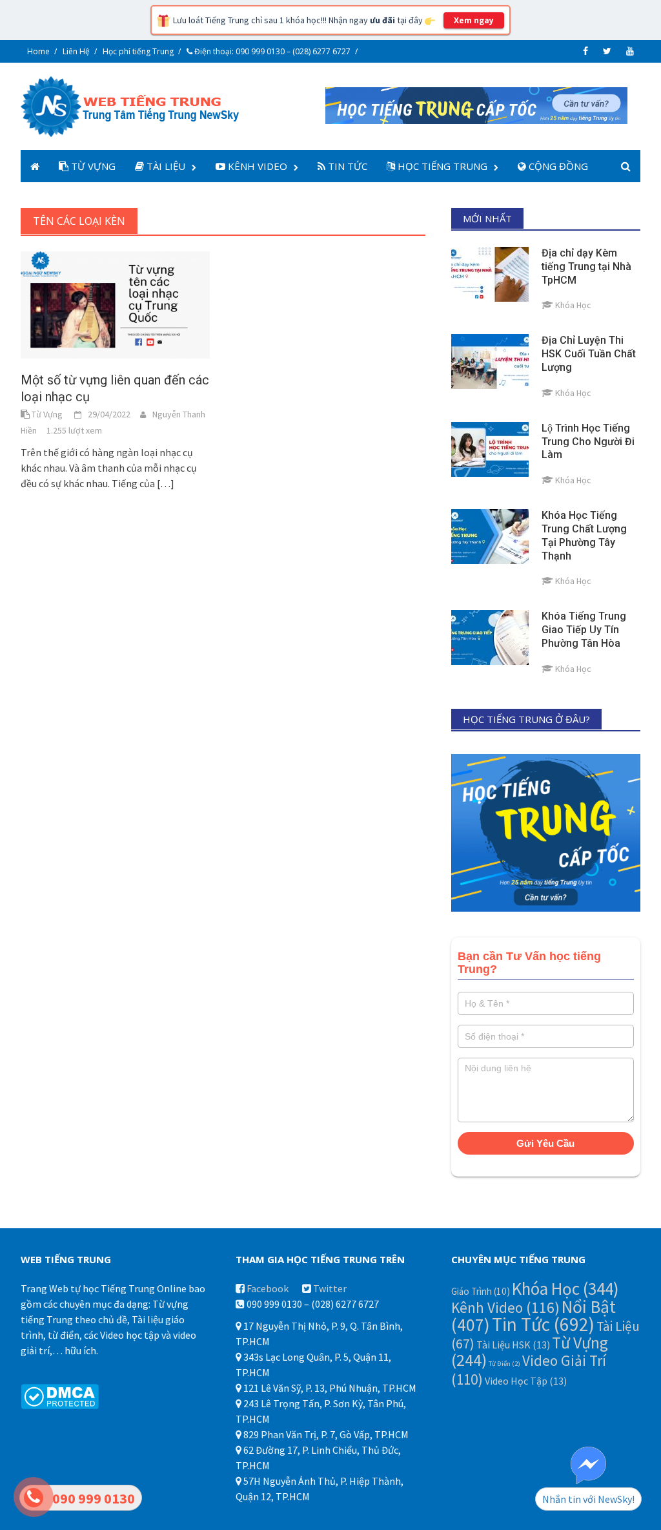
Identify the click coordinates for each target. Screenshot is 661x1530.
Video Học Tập (526, 1380)
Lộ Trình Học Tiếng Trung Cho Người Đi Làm (588, 441)
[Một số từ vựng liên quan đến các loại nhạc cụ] (115, 303)
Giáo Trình (480, 1291)
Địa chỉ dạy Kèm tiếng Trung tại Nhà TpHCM (586, 266)
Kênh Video (256, 166)
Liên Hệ (76, 51)
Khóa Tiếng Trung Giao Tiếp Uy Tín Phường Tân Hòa (584, 629)
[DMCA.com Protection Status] (60, 1395)
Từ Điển (504, 1363)
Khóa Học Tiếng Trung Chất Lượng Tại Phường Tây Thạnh (584, 535)
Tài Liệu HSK (513, 1344)
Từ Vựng (92, 166)
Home (38, 51)
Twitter (330, 1288)
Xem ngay (474, 20)
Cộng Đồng (557, 166)
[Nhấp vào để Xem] (476, 104)
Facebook (268, 1288)
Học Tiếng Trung (441, 166)
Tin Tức (346, 166)
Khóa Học (565, 1288)
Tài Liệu (164, 166)
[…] (164, 483)
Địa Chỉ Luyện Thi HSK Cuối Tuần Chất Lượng (589, 353)
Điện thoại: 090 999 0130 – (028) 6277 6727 (271, 51)
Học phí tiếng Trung (138, 51)
